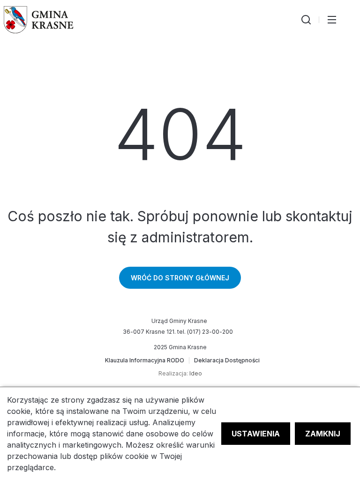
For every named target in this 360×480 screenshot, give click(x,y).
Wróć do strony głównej (180, 278)
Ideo (195, 373)
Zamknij (322, 433)
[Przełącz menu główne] (332, 19)
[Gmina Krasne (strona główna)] (39, 19)
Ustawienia (256, 433)
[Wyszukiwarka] (306, 19)
